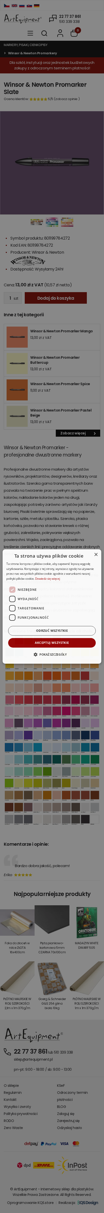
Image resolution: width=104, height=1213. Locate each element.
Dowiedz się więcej (47, 578)
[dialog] (52, 606)
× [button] (96, 555)
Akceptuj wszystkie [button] (52, 643)
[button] (51, 654)
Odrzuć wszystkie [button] (52, 630)
